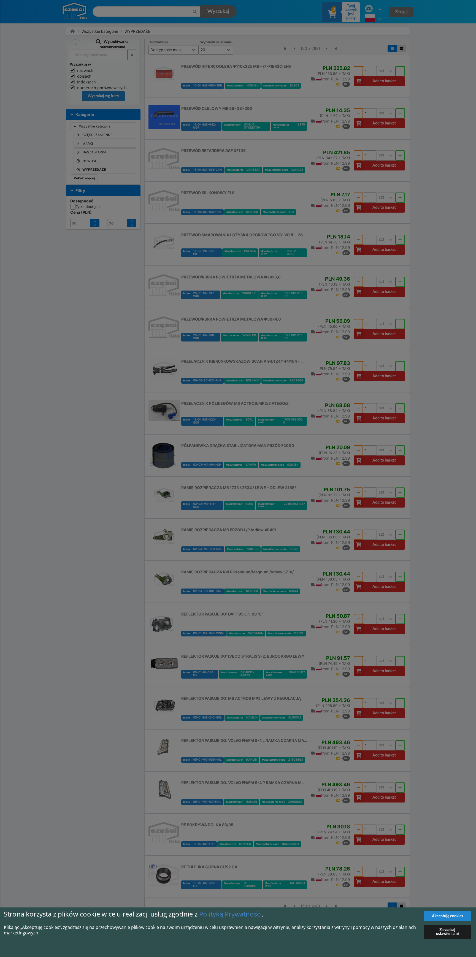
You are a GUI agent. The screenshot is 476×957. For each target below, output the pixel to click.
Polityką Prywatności (230, 913)
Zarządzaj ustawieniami (447, 932)
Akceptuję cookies (447, 916)
